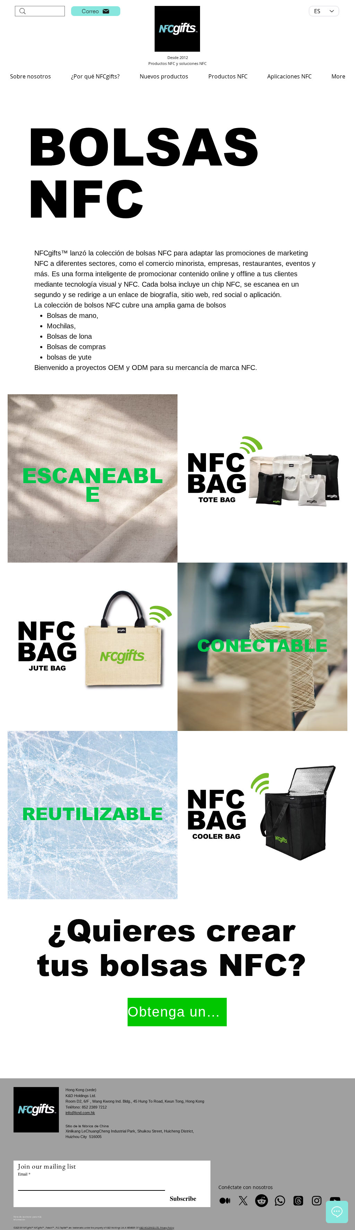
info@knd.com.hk (80, 1113)
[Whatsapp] (280, 1200)
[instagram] (316, 1200)
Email (22, 1174)
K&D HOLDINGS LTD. (149, 1228)
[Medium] (224, 1200)
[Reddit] (261, 1200)
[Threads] (298, 1200)
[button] (30, 76)
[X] (243, 1200)
